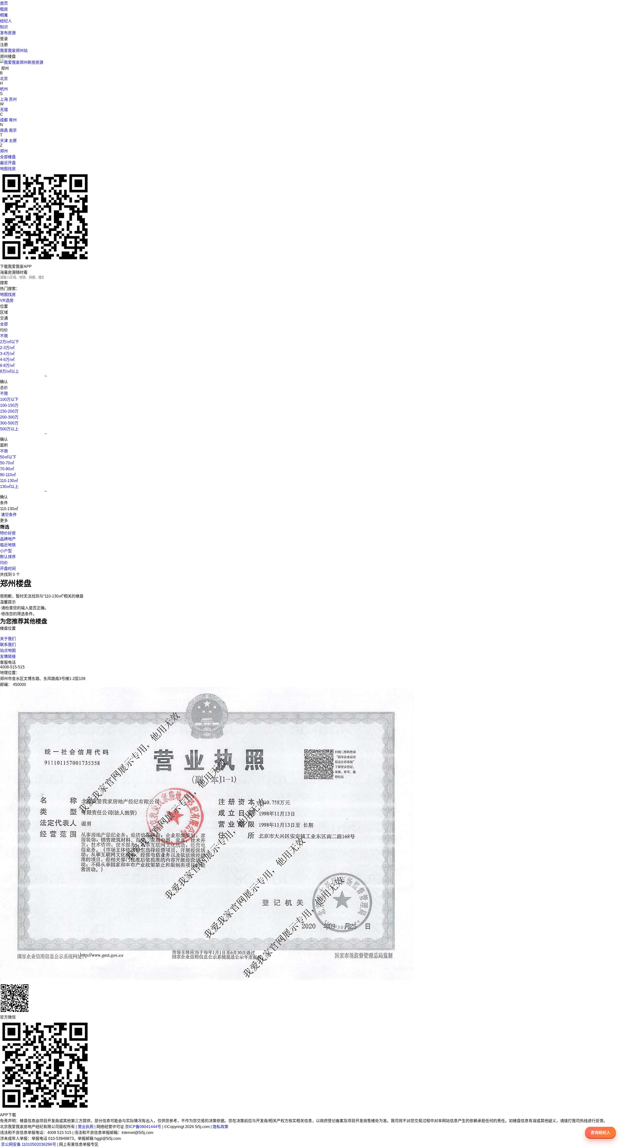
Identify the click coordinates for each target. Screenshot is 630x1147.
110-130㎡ (9, 481)
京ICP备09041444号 (143, 1127)
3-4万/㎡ (7, 354)
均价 (4, 563)
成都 (4, 120)
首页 (4, 3)
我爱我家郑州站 (14, 50)
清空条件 (8, 515)
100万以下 (9, 399)
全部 (4, 324)
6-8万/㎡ (7, 365)
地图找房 (8, 169)
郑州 (4, 151)
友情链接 (8, 656)
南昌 (4, 130)
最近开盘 (8, 163)
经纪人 (6, 21)
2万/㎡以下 (9, 342)
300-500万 (9, 423)
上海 (4, 99)
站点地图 (8, 650)
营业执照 (86, 1127)
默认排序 (8, 557)
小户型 (6, 551)
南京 (13, 130)
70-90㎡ (7, 469)
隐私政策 (220, 1127)
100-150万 (9, 405)
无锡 (4, 110)
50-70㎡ (7, 463)
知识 (4, 27)
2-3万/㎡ (7, 348)
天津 (4, 141)
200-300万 (9, 417)
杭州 (4, 89)
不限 (4, 336)
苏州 (13, 99)
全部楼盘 (8, 157)
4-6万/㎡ (7, 359)
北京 (4, 79)
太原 (13, 141)
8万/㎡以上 (9, 371)
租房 (4, 9)
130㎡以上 (9, 487)
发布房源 (8, 33)
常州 (13, 120)
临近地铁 (8, 545)
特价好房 (8, 533)
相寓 (4, 15)
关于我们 (8, 639)
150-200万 (9, 411)
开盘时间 (8, 568)
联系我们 (8, 645)
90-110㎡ (8, 475)
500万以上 (9, 429)
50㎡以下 (8, 457)
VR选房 (7, 300)
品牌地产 (8, 539)
